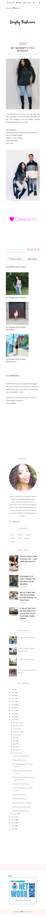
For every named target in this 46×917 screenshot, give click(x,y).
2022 (12, 701)
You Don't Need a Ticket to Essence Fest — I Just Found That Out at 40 (28, 558)
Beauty (12, 535)
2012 (12, 826)
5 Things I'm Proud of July (26, 659)
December (16, 723)
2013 (12, 823)
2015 (12, 817)
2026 (12, 689)
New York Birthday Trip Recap (22, 803)
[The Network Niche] (23, 903)
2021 (12, 705)
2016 (12, 720)
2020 (12, 708)
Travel (12, 542)
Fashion (23, 43)
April (14, 747)
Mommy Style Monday (18, 252)
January (15, 814)
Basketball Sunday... (19, 795)
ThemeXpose (28, 912)
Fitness (12, 538)
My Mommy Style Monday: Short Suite (16, 328)
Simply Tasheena (16, 54)
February (16, 753)
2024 (12, 695)
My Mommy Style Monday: (16, 297)
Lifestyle (27, 538)
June (14, 741)
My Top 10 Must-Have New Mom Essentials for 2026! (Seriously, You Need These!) (28, 596)
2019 (12, 711)
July (14, 738)
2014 (12, 820)
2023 (12, 698)
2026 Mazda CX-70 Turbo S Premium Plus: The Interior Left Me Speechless (28, 580)
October (15, 729)
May (14, 744)
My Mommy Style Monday (26, 637)
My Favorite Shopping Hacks (22, 807)
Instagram (23, 114)
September (16, 732)
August (15, 735)
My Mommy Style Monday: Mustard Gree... (16, 360)
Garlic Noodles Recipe (20, 799)
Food (19, 538)
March (15, 750)
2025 (12, 692)
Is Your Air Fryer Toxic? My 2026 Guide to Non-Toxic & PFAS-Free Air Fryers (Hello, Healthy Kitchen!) (28, 613)
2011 (12, 829)
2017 (12, 717)
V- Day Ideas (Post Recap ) (21, 784)
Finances (28, 535)
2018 (12, 714)
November (16, 726)
